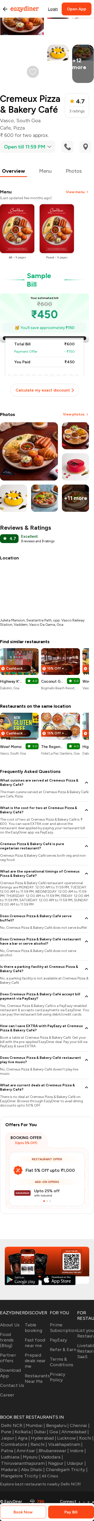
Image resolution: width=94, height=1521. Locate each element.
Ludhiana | (11, 1457)
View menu (75, 192)
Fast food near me (35, 1342)
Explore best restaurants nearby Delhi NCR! (40, 1484)
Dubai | (41, 1432)
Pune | (7, 1432)
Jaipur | (9, 1438)
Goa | (54, 1432)
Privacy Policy (57, 1377)
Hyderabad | (43, 1438)
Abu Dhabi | (33, 1469)
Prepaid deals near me (35, 1360)
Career (7, 1395)
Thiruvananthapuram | (24, 1463)
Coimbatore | (15, 1444)
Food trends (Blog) (7, 1340)
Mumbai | (35, 1425)
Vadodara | (52, 1457)
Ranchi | (39, 1444)
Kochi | (86, 1438)
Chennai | (79, 1425)
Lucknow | (67, 1438)
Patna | (8, 1450)
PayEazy (58, 1340)
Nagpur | (57, 1463)
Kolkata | (24, 1432)
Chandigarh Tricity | (66, 1469)
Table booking (33, 1327)
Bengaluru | (57, 1425)
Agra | (24, 1438)
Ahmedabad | (75, 1432)
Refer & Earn (63, 1349)
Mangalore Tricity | (21, 1476)
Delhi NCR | (13, 1425)
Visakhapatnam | (65, 1444)
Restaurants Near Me (37, 1378)
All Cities (49, 1476)
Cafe (5, 128)
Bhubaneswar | (54, 1450)
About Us (10, 1325)
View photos (73, 414)
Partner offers (8, 1357)
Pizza (19, 128)
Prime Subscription (63, 1327)
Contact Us (12, 1385)
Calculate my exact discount (43, 390)
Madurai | (10, 1469)
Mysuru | (31, 1457)
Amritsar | (27, 1450)
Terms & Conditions (61, 1361)
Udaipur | (76, 1463)
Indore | (78, 1450)
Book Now (23, 1512)
